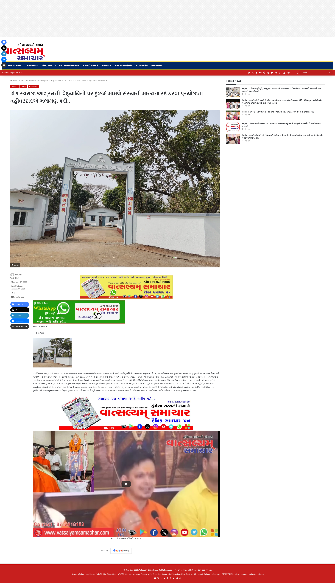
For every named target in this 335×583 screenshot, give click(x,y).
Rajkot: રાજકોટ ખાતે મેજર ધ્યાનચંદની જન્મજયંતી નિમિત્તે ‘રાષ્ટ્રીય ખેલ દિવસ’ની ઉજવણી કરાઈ (278, 112)
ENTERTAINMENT (69, 65)
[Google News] (121, 551)
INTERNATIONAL (13, 65)
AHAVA (21, 81)
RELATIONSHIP (123, 65)
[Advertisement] (78, 18)
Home (14, 81)
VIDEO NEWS (90, 65)
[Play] (126, 484)
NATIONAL (33, 65)
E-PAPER (156, 65)
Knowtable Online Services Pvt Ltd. (197, 570)
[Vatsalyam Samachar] (24, 52)
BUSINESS (142, 65)
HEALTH (106, 65)
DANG (23, 86)
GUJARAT (48, 65)
